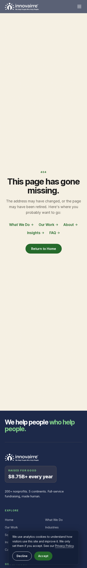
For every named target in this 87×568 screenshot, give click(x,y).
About (68, 225)
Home (9, 520)
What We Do (19, 225)
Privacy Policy (64, 545)
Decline (22, 556)
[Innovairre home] (22, 6)
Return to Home (43, 249)
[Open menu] (79, 6)
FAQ (52, 233)
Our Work (46, 225)
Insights (33, 233)
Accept (43, 556)
